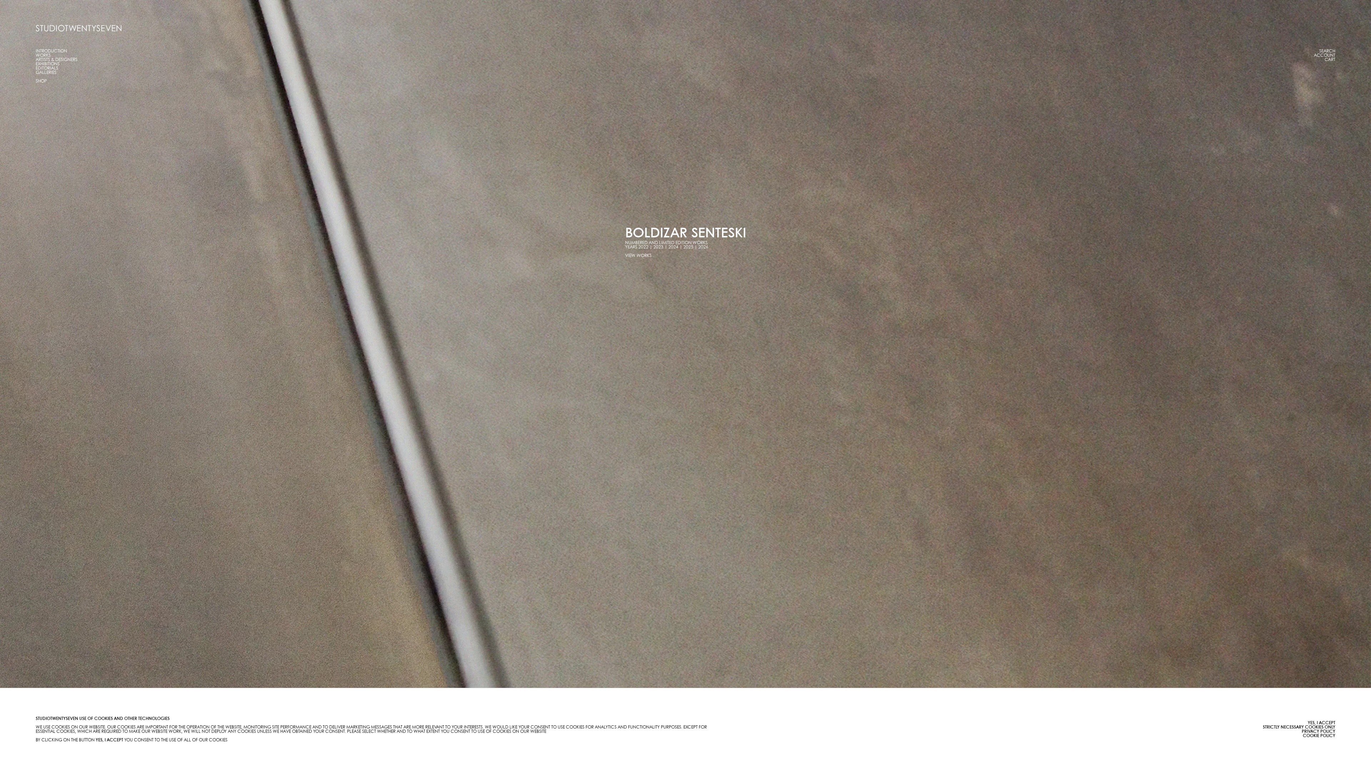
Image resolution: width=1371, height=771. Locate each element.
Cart (1330, 60)
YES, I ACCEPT (1321, 723)
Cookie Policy (1319, 736)
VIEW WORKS (638, 256)
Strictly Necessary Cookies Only (1299, 727)
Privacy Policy (1318, 732)
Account (1324, 55)
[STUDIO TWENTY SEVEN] (78, 28)
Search (1327, 51)
